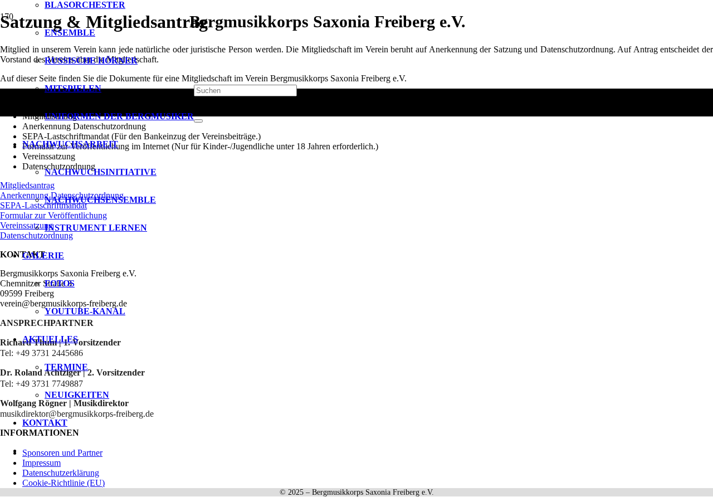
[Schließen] (198, 121)
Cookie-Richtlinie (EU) (63, 483)
